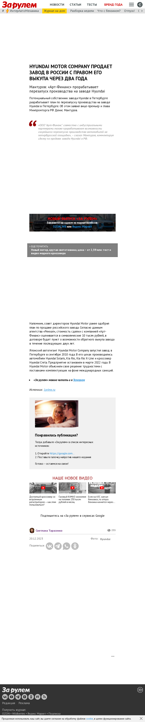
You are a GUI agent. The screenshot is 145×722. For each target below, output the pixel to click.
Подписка (54, 713)
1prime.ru (49, 390)
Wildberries (18, 713)
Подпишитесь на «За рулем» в (72, 515)
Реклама (24, 703)
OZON (57, 227)
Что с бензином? (109, 11)
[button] (141, 719)
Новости (57, 4)
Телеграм (79, 380)
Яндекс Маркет (82, 227)
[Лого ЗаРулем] (19, 4)
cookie (89, 718)
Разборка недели (82, 11)
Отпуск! (129, 11)
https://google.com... (62, 453)
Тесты (92, 4)
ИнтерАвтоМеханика (24, 11)
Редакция (8, 703)
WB (64, 227)
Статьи (75, 4)
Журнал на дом (54, 11)
